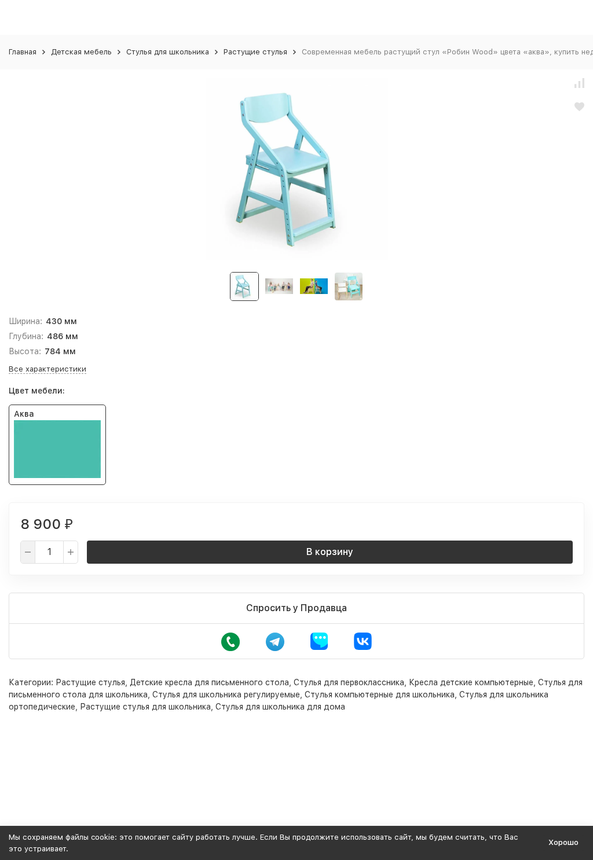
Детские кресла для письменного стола (209, 682)
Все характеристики (47, 369)
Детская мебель (81, 51)
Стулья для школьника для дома (280, 706)
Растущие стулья (255, 51)
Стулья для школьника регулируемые (226, 694)
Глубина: (26, 336)
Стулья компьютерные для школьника (380, 694)
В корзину (329, 551)
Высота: (25, 351)
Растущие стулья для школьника (145, 706)
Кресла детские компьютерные (471, 682)
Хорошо (563, 842)
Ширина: (25, 321)
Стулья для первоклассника (349, 682)
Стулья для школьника (167, 51)
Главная (22, 51)
